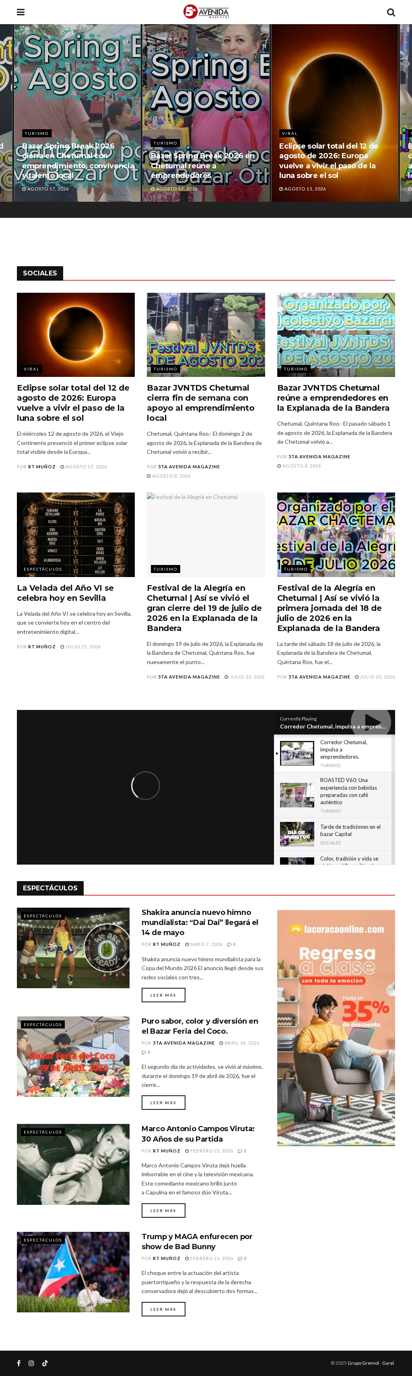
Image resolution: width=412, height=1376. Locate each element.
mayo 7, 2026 (205, 944)
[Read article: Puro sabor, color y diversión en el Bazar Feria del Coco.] (73, 1056)
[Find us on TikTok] (45, 1363)
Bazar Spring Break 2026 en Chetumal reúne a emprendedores (74, 165)
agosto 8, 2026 (171, 475)
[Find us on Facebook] (19, 1363)
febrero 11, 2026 (211, 1258)
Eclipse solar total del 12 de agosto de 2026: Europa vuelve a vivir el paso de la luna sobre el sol (73, 403)
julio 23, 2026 (247, 676)
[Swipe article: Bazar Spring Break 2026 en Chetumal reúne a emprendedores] (77, 113)
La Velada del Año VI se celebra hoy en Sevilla (65, 593)
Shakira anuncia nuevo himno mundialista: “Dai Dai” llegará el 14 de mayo (200, 922)
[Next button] (406, 113)
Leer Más (167, 994)
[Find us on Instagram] (31, 1363)
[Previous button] (6, 113)
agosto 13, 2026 (85, 466)
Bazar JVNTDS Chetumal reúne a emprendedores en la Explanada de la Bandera (333, 398)
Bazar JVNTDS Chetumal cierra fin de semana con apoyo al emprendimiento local (200, 403)
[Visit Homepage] (206, 12)
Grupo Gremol (363, 1363)
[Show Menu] (21, 12)
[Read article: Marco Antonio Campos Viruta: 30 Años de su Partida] (73, 1164)
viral (161, 133)
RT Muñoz (42, 466)
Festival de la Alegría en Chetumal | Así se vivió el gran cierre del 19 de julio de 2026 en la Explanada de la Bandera (204, 608)
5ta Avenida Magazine (189, 466)
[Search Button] (391, 12)
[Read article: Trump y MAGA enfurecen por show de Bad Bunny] (73, 1272)
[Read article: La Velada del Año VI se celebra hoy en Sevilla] (76, 534)
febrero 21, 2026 (211, 1150)
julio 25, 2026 (82, 646)
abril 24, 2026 (241, 1042)
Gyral (388, 1363)
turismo (37, 143)
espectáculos (43, 569)
